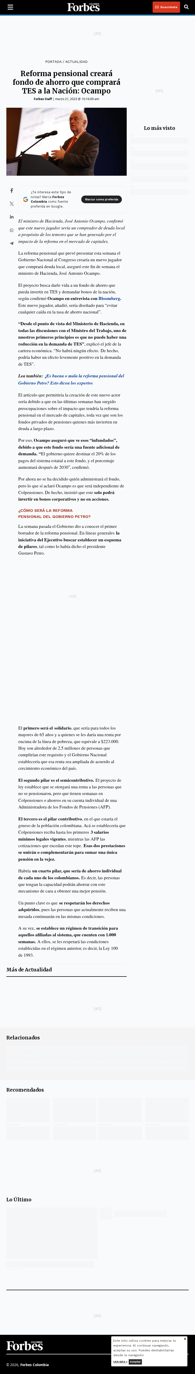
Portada (53, 62)
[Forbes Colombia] (83, 7)
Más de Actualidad (29, 970)
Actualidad (76, 62)
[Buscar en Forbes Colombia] (186, 7)
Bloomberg (109, 298)
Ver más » (120, 1361)
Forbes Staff (43, 99)
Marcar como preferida (101, 199)
